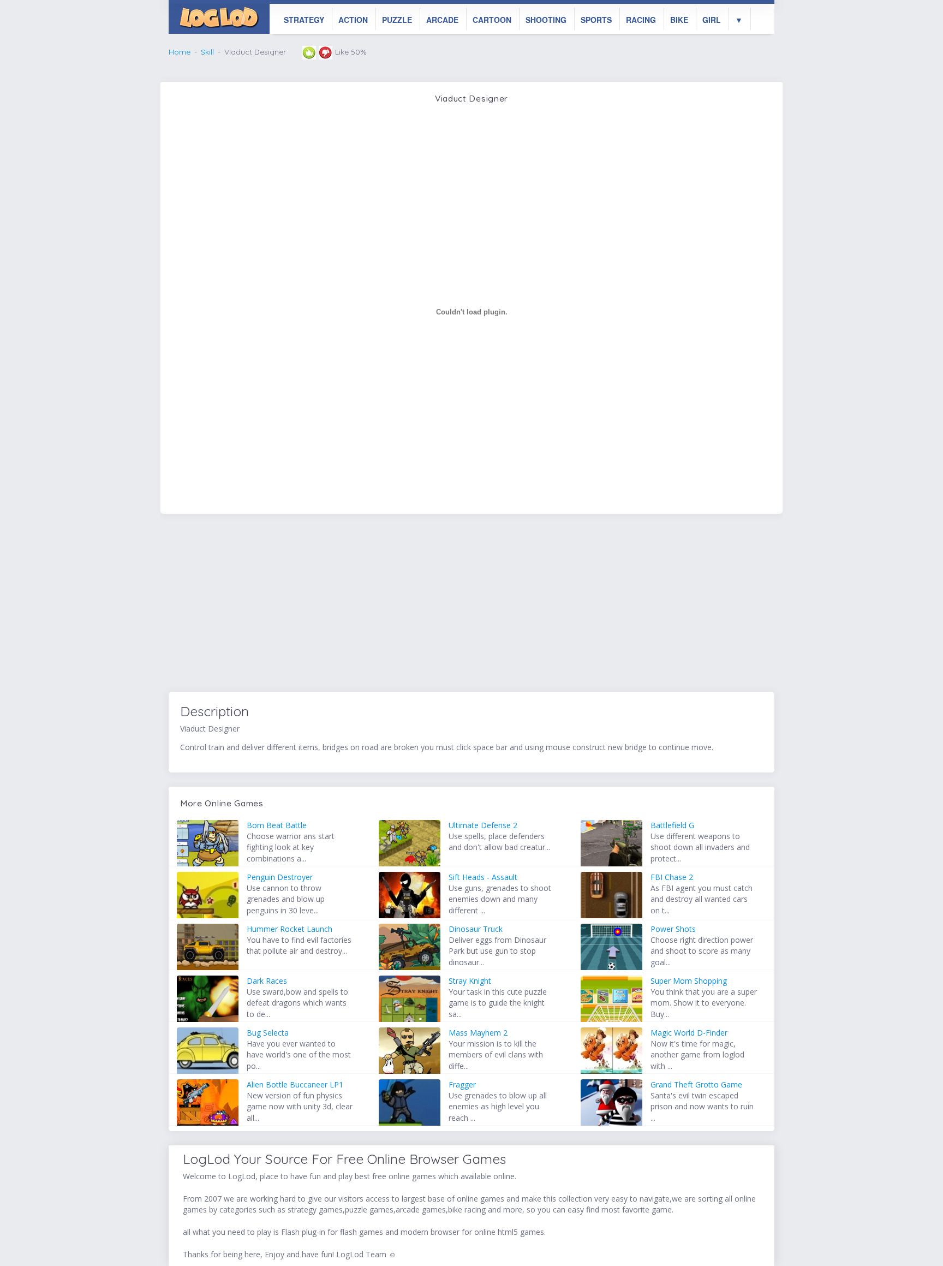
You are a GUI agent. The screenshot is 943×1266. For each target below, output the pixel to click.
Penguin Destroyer (280, 877)
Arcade (442, 19)
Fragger (462, 1084)
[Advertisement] (471, 604)
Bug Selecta (268, 1032)
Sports (596, 19)
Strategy (304, 19)
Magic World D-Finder (688, 1032)
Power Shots (673, 929)
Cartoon (492, 19)
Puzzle (397, 19)
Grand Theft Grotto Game (696, 1084)
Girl (711, 19)
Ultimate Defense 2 (483, 825)
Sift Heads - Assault (483, 877)
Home (179, 52)
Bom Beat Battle (277, 825)
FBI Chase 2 (671, 877)
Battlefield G (672, 825)
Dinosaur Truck (476, 929)
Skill (207, 52)
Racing (641, 19)
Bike (679, 19)
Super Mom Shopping (688, 981)
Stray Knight (470, 981)
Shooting (546, 19)
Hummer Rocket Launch (289, 929)
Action (353, 19)
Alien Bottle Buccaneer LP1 (295, 1084)
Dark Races (267, 981)
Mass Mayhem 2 (478, 1032)
